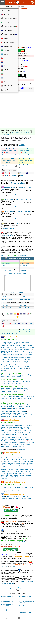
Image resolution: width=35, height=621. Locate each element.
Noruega (11, 365)
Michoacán (10, 469)
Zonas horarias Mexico (9, 455)
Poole (25, 413)
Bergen (3, 381)
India (13, 542)
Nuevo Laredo (29, 469)
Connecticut (4, 429)
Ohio (17, 441)
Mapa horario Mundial (25, 612)
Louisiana (27, 432)
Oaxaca (12, 471)
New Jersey (28, 439)
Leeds (3, 408)
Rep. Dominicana (26, 498)
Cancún (20, 459)
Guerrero (12, 465)
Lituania (17, 361)
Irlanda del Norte (27, 353)
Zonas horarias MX (9, 26)
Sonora (16, 475)
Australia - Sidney (8, 46)
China (27, 581)
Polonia (26, 365)
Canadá (13, 173)
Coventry (20, 406)
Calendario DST (8, 10)
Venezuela (27, 491)
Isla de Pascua (23, 489)
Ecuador (30, 487)
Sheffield (17, 415)
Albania (3, 342)
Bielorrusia (17, 344)
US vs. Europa (22, 296)
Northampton (5, 413)
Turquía (30, 368)
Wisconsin (14, 446)
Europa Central (8, 30)
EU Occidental (6, 260)
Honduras (4, 498)
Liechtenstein (10, 361)
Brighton (9, 406)
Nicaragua (11, 498)
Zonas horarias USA (8, 422)
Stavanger (10, 383)
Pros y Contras (23, 609)
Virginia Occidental (18, 444)
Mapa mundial (7, 6)
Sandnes (3, 383)
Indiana (4, 432)
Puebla (3, 473)
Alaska (10, 425)
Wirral (20, 416)
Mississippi (11, 437)
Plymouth (20, 413)
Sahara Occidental (8, 86)
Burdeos (3, 396)
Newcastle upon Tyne (19, 411)
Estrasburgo (16, 396)
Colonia (14, 388)
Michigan (25, 434)
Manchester (9, 411)
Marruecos (6, 82)
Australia (30, 173)
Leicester (8, 408)
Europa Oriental (24, 263)
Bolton (17, 405)
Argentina (6, 54)
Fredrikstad (16, 381)
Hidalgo (18, 465)
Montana (24, 437)
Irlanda (3, 189)
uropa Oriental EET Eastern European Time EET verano (8, 160)
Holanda (12, 345)
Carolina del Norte (6, 427)
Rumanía (29, 366)
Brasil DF (6, 50)
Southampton (24, 415)
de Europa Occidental (12, 194)
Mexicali (3, 469)
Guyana (15, 489)
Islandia (4, 265)
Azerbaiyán (4, 344)
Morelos (16, 469)
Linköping (20, 375)
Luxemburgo (24, 361)
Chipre (24, 345)
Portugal (29, 187)
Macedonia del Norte (7, 363)
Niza (16, 398)
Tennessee (21, 442)
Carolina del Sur (17, 427)
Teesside (9, 416)
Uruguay (20, 491)
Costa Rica (9, 496)
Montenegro (4, 365)
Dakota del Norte (21, 429)
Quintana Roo (17, 473)
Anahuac (14, 457)
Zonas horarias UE (9, 34)
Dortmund (20, 388)
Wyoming (21, 446)
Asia (20, 331)
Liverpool (15, 408)
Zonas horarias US (9, 18)
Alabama (4, 425)
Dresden (26, 388)
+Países (23, 255)
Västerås (19, 376)
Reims (24, 398)
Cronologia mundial (7, 601)
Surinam (14, 491)
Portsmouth (4, 415)
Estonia (9, 349)
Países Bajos (19, 365)
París (17, 199)
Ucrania (25, 211)
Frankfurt (15, 390)
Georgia (27, 351)
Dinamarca (16, 347)
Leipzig (3, 391)
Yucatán (26, 477)
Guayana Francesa (6, 489)
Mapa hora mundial (7, 270)
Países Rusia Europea (8, 228)
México (6, 175)
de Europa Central (11, 206)
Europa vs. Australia (7, 299)
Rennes (29, 398)
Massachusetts (16, 434)
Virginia (10, 444)
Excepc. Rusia (24, 268)
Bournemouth (24, 405)
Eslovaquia (23, 347)
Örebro (8, 376)
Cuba (5, 66)
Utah (32, 442)
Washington (28, 444)
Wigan (15, 416)
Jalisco (24, 465)
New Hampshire (19, 439)
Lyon (26, 396)
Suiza (25, 368)
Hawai (20, 430)
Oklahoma (23, 441)
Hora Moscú (23, 260)
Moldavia (21, 363)
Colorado (26, 427)
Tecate (3, 477)
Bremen (8, 388)
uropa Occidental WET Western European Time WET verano (9, 150)
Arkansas (21, 425)
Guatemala (24, 496)
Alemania (28, 199)
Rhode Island (13, 442)
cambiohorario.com (25, 618)
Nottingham (13, 413)
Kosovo (27, 359)
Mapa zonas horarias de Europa (21, 132)
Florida (9, 430)
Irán (4, 74)
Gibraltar (3, 353)
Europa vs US (5, 134)
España (5, 38)
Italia (7, 359)
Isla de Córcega (5, 357)
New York (6, 14)
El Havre (9, 396)
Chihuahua (30, 461)
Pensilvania (4, 442)
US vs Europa (22, 305)
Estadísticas (22, 606)
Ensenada (30, 463)
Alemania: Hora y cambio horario (12, 386)
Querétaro (9, 473)
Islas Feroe (14, 357)
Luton (2, 411)
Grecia (30, 211)
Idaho (24, 430)
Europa (24, 129)
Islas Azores (5, 268)
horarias (23, 589)
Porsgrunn (28, 381)
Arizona (16, 425)
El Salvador (16, 496)
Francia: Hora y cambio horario (12, 395)
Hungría (14, 353)
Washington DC (5, 446)
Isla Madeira (22, 357)
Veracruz (20, 477)
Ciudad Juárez (6, 461)
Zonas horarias (11, 255)
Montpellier (5, 398)
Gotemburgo (12, 375)
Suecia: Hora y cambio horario (11, 373)
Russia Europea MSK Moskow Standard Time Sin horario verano (25, 160)
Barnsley (3, 405)
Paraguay (6, 62)
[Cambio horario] (17, 2)
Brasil (14, 487)
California (28, 425)
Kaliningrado (23, 265)
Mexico (6, 326)
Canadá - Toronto (8, 42)
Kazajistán (21, 359)
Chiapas (23, 461)
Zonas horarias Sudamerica (11, 484)
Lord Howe (4, 566)
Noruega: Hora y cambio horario (12, 380)
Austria (27, 342)
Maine (3, 434)
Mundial (22, 175)
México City (6, 22)
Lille (22, 396)
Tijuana (8, 477)
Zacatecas (4, 478)
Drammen (9, 381)
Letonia (3, 361)
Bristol (15, 406)
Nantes (11, 398)
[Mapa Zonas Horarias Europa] (18, 255)
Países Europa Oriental (8, 166)
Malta (16, 363)
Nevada (11, 439)
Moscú (17, 223)
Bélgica (11, 344)
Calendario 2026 (18, 183)
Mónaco (27, 363)
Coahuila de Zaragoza (8, 463)
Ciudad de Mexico (28, 459)
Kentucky (20, 432)
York (24, 416)
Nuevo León (5, 471)
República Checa (21, 366)
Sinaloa (11, 475)
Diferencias (12, 589)
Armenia (21, 342)
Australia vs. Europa (24, 299)
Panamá (17, 498)
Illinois (29, 430)
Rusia (3, 368)
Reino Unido (22, 187)
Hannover (29, 390)
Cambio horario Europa (17, 292)
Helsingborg (27, 375)
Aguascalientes (5, 457)
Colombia (24, 487)
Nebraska (4, 439)
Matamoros (30, 465)
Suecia (20, 368)
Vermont (4, 444)
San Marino (9, 368)
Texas (28, 442)
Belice (3, 496)
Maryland (8, 434)
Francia (21, 351)
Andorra (15, 342)
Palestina (6, 70)
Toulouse (12, 400)
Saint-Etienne (5, 400)
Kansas (14, 432)
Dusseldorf (4, 390)
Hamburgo (22, 390)
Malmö (3, 376)
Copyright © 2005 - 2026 (10, 618)
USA (5, 173)
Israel (5, 78)
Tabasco (22, 475)
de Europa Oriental (12, 218)
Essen (10, 390)
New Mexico (4, 441)
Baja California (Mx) (12, 331)
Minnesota (4, 437)
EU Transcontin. (24, 270)
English (5, 90)
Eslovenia (31, 347)
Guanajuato (5, 465)
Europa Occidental (6, 351)
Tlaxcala (13, 477)
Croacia (9, 347)
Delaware (12, 429)
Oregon (30, 441)
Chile (5, 58)
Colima (18, 463)
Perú (9, 491)
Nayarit (22, 469)
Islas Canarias (28, 354)
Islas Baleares (19, 354)
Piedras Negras (25, 471)
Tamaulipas (28, 475)
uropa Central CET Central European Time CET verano (25, 150)
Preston (11, 415)
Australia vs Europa (23, 307)
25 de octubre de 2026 (14, 129)
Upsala (13, 376)
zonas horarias (20, 449)
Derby (26, 406)
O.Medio (13, 175)
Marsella (31, 396)
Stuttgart (14, 391)
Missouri (18, 437)
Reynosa (25, 473)
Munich (9, 391)
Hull (30, 406)
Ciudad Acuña (15, 461)
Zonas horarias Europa (9, 339)
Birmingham (10, 405)
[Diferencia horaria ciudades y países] (4, 313)
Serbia (15, 368)
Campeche (13, 459)
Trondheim (17, 383)
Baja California (22, 457)
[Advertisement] (17, 109)
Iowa (8, 432)
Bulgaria (18, 345)
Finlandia (19, 211)
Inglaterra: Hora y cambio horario (12, 403)
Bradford (3, 406)
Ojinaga (18, 471)
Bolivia (10, 487)
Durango (23, 463)
